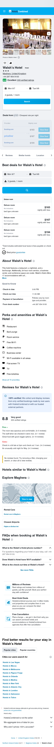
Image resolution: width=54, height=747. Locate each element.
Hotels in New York (11, 683)
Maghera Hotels (31, 743)
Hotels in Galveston (11, 694)
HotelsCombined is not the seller (18, 717)
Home (13, 738)
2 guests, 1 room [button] (12, 94)
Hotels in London (10, 690)
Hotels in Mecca (9, 666)
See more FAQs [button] (27, 570)
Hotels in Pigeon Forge (12, 673)
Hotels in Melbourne (11, 669)
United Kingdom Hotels (26, 738)
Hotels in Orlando (10, 676)
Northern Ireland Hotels (10, 743)
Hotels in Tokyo (9, 697)
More (4, 278)
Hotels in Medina (10, 680)
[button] (4, 11)
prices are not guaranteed (12, 710)
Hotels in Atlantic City (12, 687)
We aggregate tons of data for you (19, 722)
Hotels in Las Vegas (11, 662)
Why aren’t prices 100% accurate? (19, 726)
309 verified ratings (25, 80)
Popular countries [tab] (27, 650)
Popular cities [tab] (10, 650)
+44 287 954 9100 (11, 76)
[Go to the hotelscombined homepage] (18, 11)
